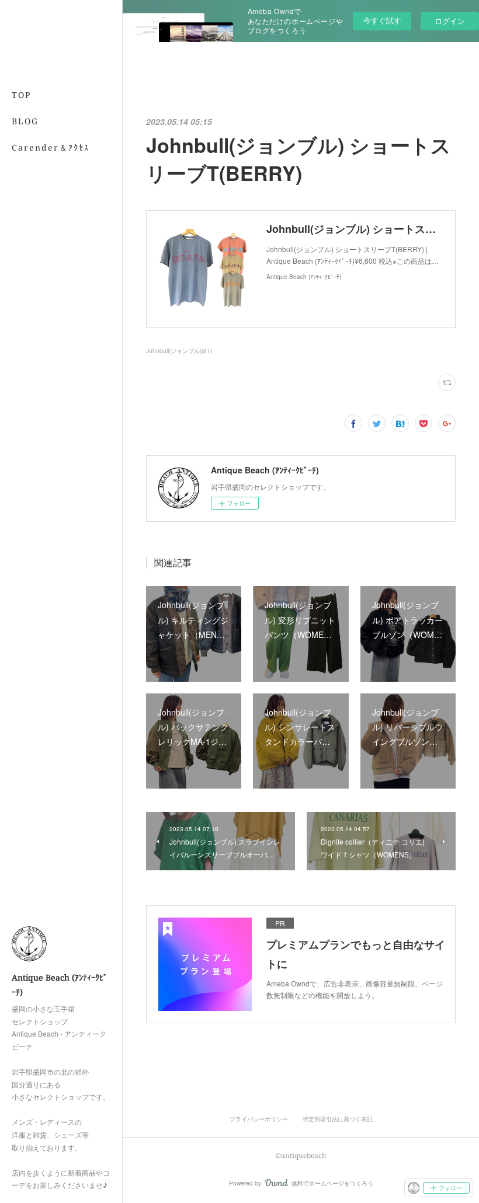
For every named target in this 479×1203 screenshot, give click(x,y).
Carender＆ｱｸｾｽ (50, 147)
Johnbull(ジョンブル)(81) (179, 351)
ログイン (450, 20)
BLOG (25, 121)
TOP (21, 94)
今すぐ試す (382, 20)
